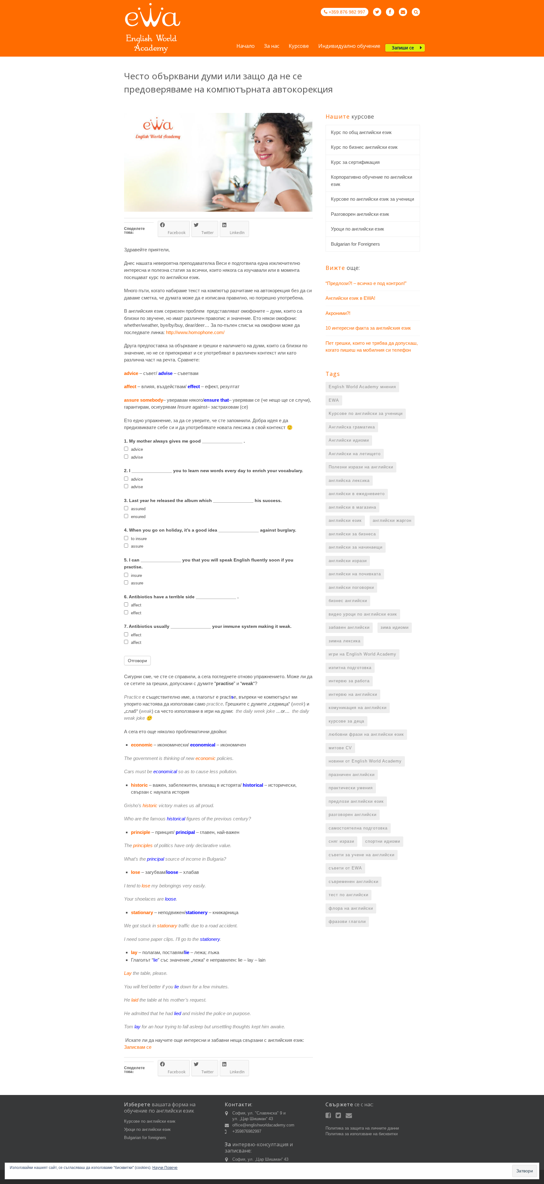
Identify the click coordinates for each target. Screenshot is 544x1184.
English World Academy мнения (362, 386)
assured (137, 508)
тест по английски (348, 894)
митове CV (340, 748)
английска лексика (349, 480)
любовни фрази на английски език (366, 734)
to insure (138, 538)
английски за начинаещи (355, 547)
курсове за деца (346, 721)
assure (136, 546)
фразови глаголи (347, 921)
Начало (245, 46)
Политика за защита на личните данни (362, 1128)
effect (135, 613)
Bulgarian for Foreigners (355, 244)
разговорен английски (353, 814)
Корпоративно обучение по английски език (371, 180)
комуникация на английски (358, 707)
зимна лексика (344, 641)
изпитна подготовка (350, 667)
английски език (345, 520)
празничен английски (352, 774)
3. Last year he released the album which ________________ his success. (203, 500)
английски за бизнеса (352, 534)
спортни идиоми (382, 841)
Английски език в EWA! (350, 298)
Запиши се (403, 48)
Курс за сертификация (355, 162)
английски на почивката (355, 574)
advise (136, 457)
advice (136, 449)
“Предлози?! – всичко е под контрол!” (366, 283)
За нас (271, 46)
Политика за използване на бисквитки (362, 1133)
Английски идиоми (349, 440)
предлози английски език (356, 801)
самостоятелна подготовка (358, 828)
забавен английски (349, 627)
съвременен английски (353, 881)
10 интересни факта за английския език (368, 328)
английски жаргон (392, 520)
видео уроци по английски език (363, 614)
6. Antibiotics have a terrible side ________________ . (181, 596)
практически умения (351, 787)
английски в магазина (352, 507)
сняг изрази (341, 841)
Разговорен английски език (360, 214)
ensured (137, 516)
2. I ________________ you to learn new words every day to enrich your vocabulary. (213, 470)
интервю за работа (349, 681)
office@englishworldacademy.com (263, 1125)
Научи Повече (165, 1167)
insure (136, 575)
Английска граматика (352, 427)
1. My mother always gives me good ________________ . (184, 441)
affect (135, 605)
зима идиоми (395, 627)
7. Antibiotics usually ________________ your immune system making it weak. (208, 626)
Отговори (137, 660)
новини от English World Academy (365, 761)
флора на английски (351, 908)
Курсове (299, 46)
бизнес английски (348, 600)
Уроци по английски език (357, 229)
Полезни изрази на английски (361, 467)
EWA (334, 400)
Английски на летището (355, 453)
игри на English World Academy (362, 654)
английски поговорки (351, 587)
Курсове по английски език (149, 1121)
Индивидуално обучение (349, 46)
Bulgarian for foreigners (145, 1137)
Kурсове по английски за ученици (366, 413)
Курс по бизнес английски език (364, 147)
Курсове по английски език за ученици (372, 199)
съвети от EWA (345, 868)
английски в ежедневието (357, 493)
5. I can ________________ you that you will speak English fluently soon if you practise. (208, 563)
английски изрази (348, 560)
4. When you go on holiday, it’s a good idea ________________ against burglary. (210, 530)
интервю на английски (353, 694)
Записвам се (137, 1047)
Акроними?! (338, 313)
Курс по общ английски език (361, 132)
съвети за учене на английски (361, 854)
